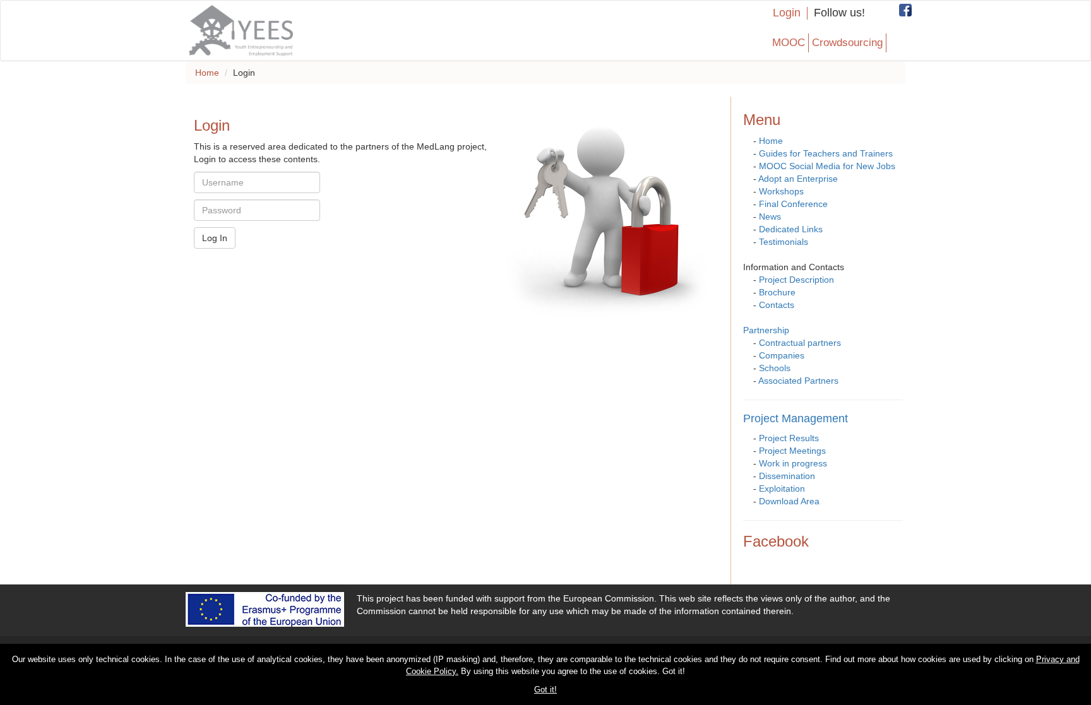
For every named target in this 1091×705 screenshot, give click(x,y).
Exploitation (782, 488)
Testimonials (783, 242)
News (770, 216)
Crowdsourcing (847, 43)
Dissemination (787, 476)
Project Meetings (792, 451)
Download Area (789, 501)
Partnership (766, 330)
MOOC (788, 43)
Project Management (795, 418)
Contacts (776, 305)
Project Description (796, 280)
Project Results (789, 438)
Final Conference (793, 204)
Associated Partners (798, 381)
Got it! (545, 689)
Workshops (781, 191)
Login (787, 13)
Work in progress (793, 463)
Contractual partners (800, 343)
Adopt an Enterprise (798, 179)
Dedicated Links (791, 229)
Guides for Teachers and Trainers (826, 153)
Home (207, 73)
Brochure (777, 292)
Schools (774, 368)
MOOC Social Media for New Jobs (827, 166)
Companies (781, 355)
